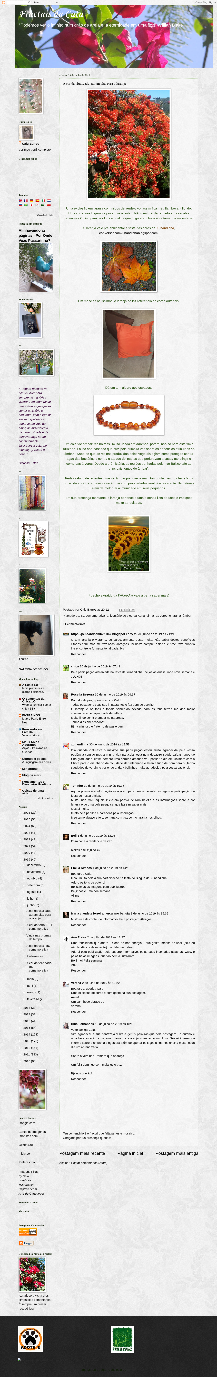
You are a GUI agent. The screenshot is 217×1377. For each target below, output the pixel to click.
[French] (26, 200)
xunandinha (79, 744)
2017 (27, 1014)
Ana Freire (78, 937)
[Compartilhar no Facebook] (130, 610)
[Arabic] (43, 204)
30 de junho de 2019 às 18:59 (109, 744)
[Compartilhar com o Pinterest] (133, 610)
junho (31, 905)
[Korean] (37, 204)
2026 (27, 812)
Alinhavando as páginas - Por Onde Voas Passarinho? (35, 235)
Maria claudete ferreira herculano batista (100, 913)
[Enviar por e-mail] (120, 610)
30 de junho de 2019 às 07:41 (100, 666)
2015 (27, 1027)
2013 (27, 1041)
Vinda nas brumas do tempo (38, 937)
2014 (27, 1034)
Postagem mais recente (82, 1153)
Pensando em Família (32, 731)
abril (30, 985)
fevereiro (33, 999)
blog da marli (31, 775)
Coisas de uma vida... (33, 792)
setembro (34, 885)
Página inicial (130, 1153)
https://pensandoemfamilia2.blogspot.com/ (102, 634)
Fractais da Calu (51, 14)
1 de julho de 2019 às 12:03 (96, 835)
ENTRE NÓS (31, 715)
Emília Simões (81, 868)
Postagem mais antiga (176, 1153)
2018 (27, 1007)
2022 (27, 839)
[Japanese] (32, 204)
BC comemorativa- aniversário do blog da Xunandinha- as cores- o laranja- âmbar (136, 615)
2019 (27, 859)
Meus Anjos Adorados (30, 743)
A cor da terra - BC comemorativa (39, 926)
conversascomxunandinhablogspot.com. (129, 233)
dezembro (34, 865)
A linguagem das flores (36, 762)
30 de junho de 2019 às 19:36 (104, 785)
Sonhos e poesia (34, 759)
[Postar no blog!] (123, 610)
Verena (76, 983)
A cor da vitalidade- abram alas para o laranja (39, 914)
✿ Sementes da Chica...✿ (33, 700)
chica (75, 666)
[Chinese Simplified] (49, 204)
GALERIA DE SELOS (33, 669)
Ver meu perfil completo (35, 149)
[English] (21, 200)
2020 (27, 852)
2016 (27, 1021)
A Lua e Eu (30, 685)
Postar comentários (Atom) (89, 1163)
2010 (27, 1061)
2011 (27, 1054)
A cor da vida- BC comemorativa (38, 947)
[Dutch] (49, 200)
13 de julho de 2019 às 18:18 (114, 1024)
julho (30, 898)
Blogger (132, 1369)
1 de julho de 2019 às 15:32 (149, 913)
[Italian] (44, 200)
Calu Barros (30, 143)
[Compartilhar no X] (127, 610)
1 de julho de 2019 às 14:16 (111, 868)
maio (31, 979)
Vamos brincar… (32, 735)
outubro (32, 878)
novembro (34, 872)
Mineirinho (30, 768)
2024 (27, 826)
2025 (27, 819)
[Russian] (21, 204)
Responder (78, 654)
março (31, 992)
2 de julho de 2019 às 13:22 (101, 983)
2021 (27, 846)
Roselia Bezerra (82, 694)
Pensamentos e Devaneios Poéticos (36, 783)
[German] (32, 200)
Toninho (77, 785)
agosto (32, 892)
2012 (27, 1048)
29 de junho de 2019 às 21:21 (154, 634)
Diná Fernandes (82, 1024)
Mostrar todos (45, 798)
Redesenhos (35, 956)
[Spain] (38, 200)
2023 (27, 832)
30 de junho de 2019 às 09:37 (115, 694)
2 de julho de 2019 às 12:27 (106, 937)
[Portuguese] (26, 204)
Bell (74, 835)
